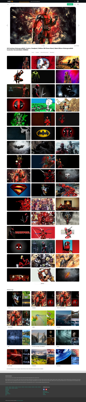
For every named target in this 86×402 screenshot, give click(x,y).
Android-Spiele (7, 389)
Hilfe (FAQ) (44, 394)
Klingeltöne (6, 391)
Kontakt (44, 393)
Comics (33, 52)
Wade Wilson (52, 52)
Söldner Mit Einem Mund (44, 52)
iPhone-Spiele (7, 390)
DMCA (22, 400)
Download (70, 4)
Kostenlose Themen (7, 393)
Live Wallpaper (7, 392)
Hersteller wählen (45, 391)
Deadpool (37, 52)
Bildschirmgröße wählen (46, 392)
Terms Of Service (19, 400)
